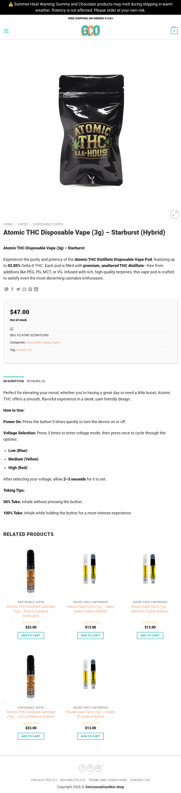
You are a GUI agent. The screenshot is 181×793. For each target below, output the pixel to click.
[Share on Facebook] (12, 289)
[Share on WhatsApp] (6, 289)
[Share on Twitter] (18, 289)
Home (8, 224)
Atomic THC (24, 350)
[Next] (172, 130)
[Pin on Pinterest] (30, 289)
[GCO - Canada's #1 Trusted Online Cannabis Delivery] (90, 30)
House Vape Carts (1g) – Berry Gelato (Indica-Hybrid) (90, 609)
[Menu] (6, 31)
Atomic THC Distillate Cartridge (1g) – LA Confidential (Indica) (31, 714)
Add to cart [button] (30, 635)
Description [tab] (13, 381)
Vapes (23, 224)
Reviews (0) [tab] (36, 381)
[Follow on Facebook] (82, 768)
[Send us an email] (98, 768)
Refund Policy (72, 780)
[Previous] (9, 130)
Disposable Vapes (48, 224)
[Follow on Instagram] (90, 768)
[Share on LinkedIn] (36, 289)
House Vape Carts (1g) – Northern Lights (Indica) (150, 609)
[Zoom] (174, 214)
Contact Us (140, 780)
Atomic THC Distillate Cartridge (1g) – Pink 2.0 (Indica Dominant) (31, 611)
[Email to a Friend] (24, 289)
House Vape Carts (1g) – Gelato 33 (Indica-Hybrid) (90, 714)
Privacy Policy (44, 780)
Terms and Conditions (108, 780)
